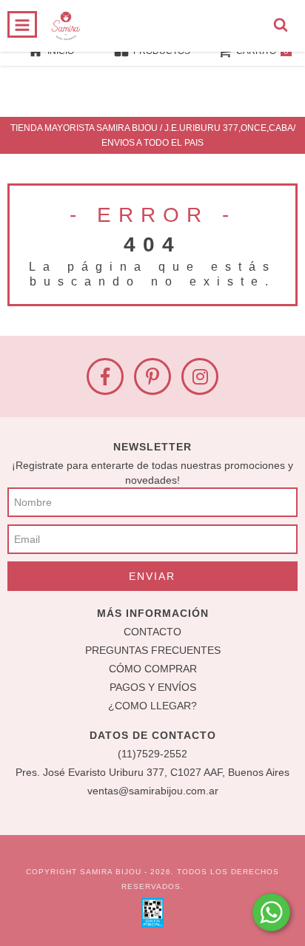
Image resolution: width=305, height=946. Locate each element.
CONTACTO (152, 632)
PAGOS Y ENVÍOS (153, 687)
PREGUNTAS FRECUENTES (153, 650)
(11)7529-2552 (152, 754)
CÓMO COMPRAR (153, 669)
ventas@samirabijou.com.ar (152, 791)
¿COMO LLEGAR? (152, 706)
